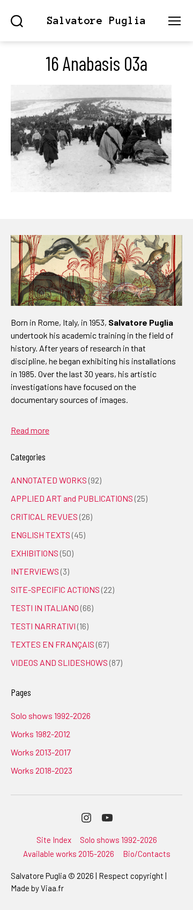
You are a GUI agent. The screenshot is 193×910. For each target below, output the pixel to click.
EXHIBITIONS (34, 553)
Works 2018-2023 (41, 770)
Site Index (53, 840)
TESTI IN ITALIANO (45, 608)
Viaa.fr (52, 888)
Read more (30, 430)
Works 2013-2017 (41, 752)
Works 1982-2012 (40, 734)
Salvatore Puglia (96, 20)
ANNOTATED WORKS (49, 480)
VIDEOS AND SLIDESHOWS (59, 662)
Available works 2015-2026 (68, 853)
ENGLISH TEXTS (40, 535)
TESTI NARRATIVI (43, 626)
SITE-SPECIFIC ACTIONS (55, 589)
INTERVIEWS (35, 571)
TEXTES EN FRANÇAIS (52, 644)
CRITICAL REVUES (44, 516)
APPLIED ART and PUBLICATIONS (72, 498)
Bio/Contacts (146, 853)
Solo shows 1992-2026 (51, 715)
